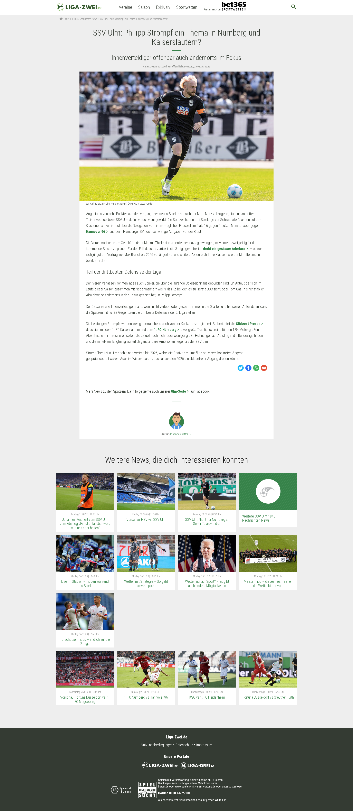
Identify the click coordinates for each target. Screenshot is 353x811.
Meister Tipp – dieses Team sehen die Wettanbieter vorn (268, 583)
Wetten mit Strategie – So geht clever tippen (146, 583)
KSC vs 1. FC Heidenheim (207, 697)
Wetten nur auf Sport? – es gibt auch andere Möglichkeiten (207, 583)
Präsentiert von (212, 9)
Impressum (204, 745)
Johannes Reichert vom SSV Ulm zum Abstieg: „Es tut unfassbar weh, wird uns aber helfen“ (85, 523)
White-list (220, 800)
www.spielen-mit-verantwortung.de (195, 786)
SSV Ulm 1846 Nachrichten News (81, 19)
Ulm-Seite (178, 391)
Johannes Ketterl (181, 434)
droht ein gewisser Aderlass (224, 248)
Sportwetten (186, 7)
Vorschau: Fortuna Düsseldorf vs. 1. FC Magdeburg (85, 699)
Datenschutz (184, 745)
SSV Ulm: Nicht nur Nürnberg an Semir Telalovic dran (207, 521)
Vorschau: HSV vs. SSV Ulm (145, 519)
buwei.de (163, 786)
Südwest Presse (248, 323)
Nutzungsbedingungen (156, 745)
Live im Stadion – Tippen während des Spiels (85, 583)
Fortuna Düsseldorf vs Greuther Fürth (268, 697)
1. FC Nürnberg (165, 329)
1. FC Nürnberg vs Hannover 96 (146, 697)
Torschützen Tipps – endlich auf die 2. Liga (85, 641)
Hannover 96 (95, 231)
